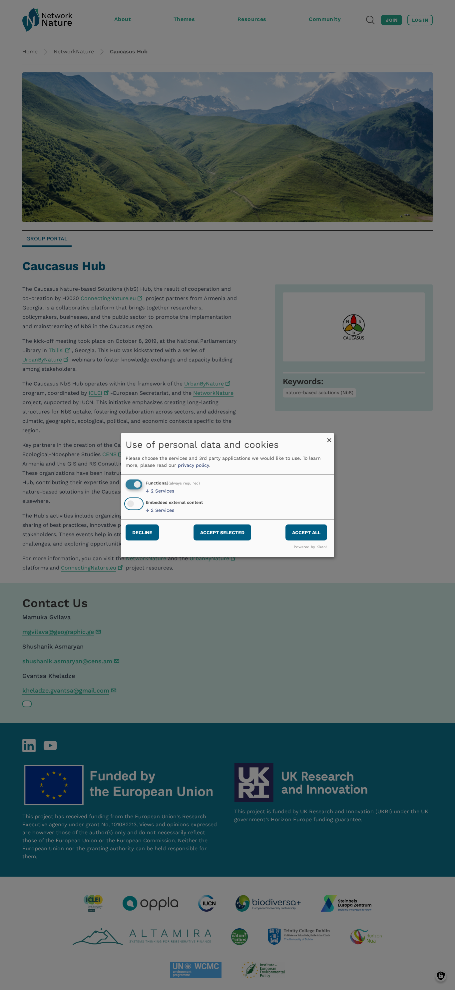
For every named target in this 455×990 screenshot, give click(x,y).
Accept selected (222, 532)
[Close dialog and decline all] (329, 437)
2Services (160, 490)
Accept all (306, 532)
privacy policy (193, 465)
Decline (142, 532)
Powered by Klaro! (310, 547)
